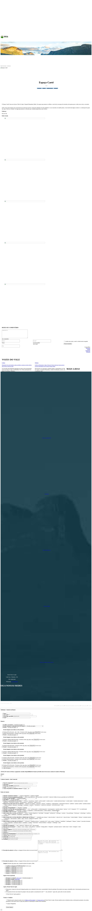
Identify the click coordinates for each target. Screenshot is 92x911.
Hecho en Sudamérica (47, 550)
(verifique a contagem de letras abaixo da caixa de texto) (20, 850)
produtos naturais (50, 88)
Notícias (36, 362)
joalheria (44, 88)
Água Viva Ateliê (47, 606)
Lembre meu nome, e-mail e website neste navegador (76, 341)
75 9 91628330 (14, 681)
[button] (77, 56)
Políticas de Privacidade (30, 900)
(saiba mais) (18, 878)
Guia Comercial (3, 65)
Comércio (9, 65)
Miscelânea (47, 493)
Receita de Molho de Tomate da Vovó (47, 662)
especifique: (5, 806)
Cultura (3, 362)
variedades (56, 88)
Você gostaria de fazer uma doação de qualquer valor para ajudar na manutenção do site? (25, 891)
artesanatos (39, 88)
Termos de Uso (40, 900)
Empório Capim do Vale (46, 437)
